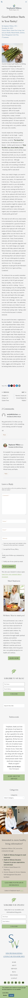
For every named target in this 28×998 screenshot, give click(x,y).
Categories (14, 795)
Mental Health (15, 32)
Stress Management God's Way (10, 35)
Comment (6, 495)
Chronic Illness (6, 30)
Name (5, 521)
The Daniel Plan (18, 140)
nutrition (22, 32)
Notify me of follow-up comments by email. (13, 556)
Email (5, 530)
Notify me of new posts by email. (13, 561)
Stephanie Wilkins (14, 445)
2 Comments (5, 37)
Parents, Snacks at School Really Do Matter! (21, 396)
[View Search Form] (1, 1)
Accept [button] (11, 995)
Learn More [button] (5, 992)
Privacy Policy (15, 549)
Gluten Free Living (16, 30)
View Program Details (14, 953)
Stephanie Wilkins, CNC (10, 26)
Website (5, 538)
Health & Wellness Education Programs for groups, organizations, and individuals (14, 862)
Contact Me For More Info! (14, 956)
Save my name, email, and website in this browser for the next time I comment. (15, 544)
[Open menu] (26, 2)
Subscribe (14, 694)
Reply (4, 435)
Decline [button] (5, 995)
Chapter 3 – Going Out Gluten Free (5, 396)
